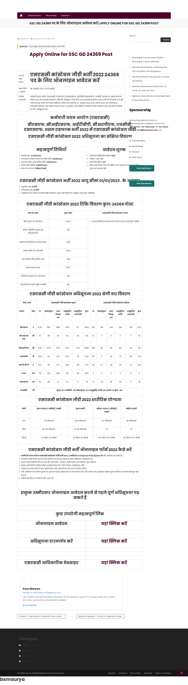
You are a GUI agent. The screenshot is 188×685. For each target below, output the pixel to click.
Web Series (137, 157)
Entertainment (34, 15)
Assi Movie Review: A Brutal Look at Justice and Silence (150, 79)
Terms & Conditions (163, 673)
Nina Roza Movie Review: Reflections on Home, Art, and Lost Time (149, 88)
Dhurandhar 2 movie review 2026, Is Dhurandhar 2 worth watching (148, 59)
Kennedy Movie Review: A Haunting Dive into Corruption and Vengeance (149, 69)
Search (132, 35)
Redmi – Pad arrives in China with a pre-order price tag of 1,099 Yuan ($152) (43, 616)
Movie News (51, 15)
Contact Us (122, 673)
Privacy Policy (135, 673)
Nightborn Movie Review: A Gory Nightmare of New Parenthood (151, 98)
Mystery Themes (71, 673)
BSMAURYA (24, 38)
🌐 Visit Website (29, 605)
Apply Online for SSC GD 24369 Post (71, 54)
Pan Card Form (144, 168)
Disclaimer (148, 673)
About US (111, 673)
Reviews (65, 15)
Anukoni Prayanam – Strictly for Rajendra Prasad (99, 616)
